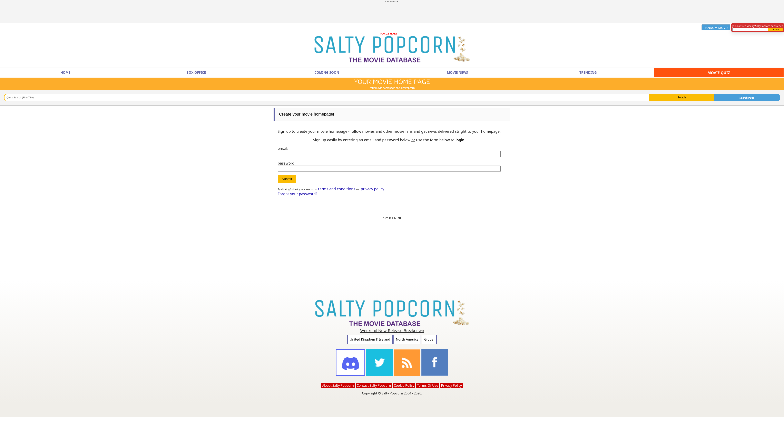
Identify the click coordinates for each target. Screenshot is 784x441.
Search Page (746, 97)
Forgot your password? (297, 193)
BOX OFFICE (196, 72)
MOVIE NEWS (457, 72)
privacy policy (372, 188)
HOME (65, 72)
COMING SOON (326, 72)
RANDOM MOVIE (716, 28)
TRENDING (588, 72)
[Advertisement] (392, 12)
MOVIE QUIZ (718, 72)
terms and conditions (336, 188)
